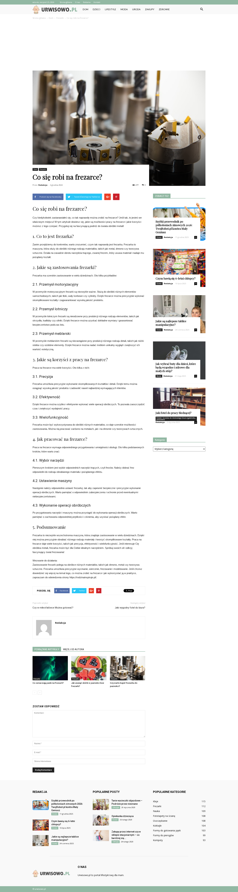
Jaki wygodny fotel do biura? (130, 607)
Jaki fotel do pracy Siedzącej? (173, 413)
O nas (77, 2)
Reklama (87, 2)
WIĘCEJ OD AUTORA (73, 649)
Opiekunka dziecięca (123, 816)
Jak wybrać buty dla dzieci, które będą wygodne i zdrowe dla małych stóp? (176, 367)
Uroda (136, 9)
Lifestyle (110, 9)
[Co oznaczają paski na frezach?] (50, 668)
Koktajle (157, 825)
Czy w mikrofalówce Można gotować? (53, 607)
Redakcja (42, 185)
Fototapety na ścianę (164, 815)
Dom (85, 9)
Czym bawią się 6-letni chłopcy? (175, 278)
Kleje (155, 801)
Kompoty (158, 840)
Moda (124, 9)
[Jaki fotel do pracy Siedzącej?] (179, 407)
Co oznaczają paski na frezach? (48, 683)
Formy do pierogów (163, 835)
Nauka (156, 811)
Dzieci (96, 9)
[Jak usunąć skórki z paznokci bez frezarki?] (89, 668)
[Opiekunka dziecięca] (101, 820)
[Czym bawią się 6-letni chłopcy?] (179, 268)
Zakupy (149, 9)
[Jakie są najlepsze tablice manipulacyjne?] (179, 314)
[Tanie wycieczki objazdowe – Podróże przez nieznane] (101, 804)
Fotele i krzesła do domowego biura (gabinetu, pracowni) (176, 419)
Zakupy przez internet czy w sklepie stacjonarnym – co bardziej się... (126, 834)
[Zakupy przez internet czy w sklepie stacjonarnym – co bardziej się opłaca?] (101, 835)
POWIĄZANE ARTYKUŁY (46, 649)
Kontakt (97, 2)
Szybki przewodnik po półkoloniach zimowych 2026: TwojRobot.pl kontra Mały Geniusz (174, 227)
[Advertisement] (119, 44)
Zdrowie (164, 9)
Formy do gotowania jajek (167, 830)
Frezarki (43, 169)
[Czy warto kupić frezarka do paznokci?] (127, 668)
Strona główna (66, 2)
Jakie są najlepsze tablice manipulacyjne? (171, 322)
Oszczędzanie (160, 820)
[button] (201, 9)
